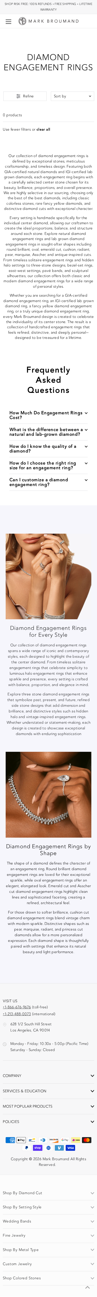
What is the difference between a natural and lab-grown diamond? (46, 432)
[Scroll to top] (87, 1287)
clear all (43, 129)
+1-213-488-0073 (17, 1014)
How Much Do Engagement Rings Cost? (46, 415)
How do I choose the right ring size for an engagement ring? (42, 465)
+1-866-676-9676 (17, 1007)
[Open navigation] (8, 21)
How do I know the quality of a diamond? (43, 449)
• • (48, 6)
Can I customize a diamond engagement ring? (38, 482)
